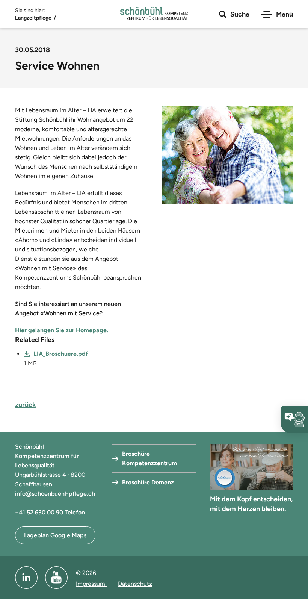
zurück (25, 405)
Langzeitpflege (33, 18)
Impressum (91, 583)
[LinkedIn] (26, 577)
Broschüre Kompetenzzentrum (149, 458)
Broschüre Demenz (148, 482)
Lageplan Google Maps (55, 535)
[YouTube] (56, 577)
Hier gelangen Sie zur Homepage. (61, 330)
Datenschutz (135, 583)
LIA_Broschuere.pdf (60, 353)
